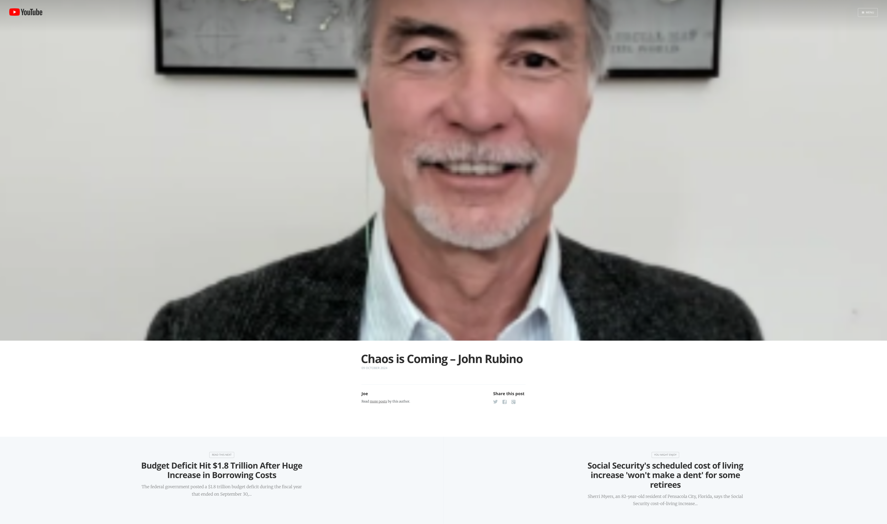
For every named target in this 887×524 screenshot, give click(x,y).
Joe (364, 394)
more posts (378, 401)
